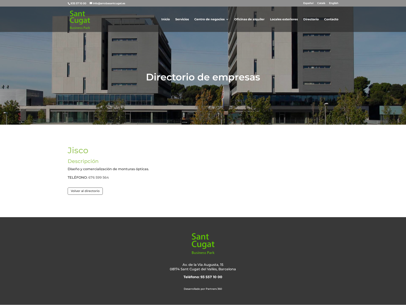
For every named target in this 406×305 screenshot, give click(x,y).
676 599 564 (98, 177)
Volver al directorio (85, 191)
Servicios (182, 19)
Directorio (311, 19)
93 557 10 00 (211, 277)
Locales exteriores (284, 19)
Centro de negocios (209, 19)
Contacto (331, 19)
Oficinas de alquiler (249, 19)
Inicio (165, 19)
